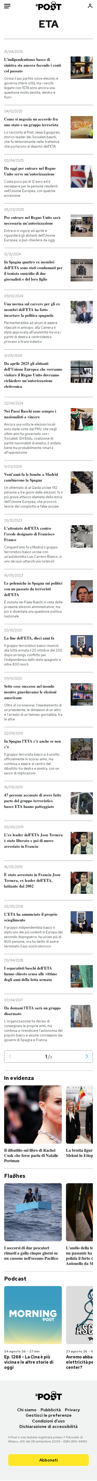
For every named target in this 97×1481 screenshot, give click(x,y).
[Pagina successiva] (87, 1056)
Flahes (14, 1176)
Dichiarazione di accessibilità (48, 1426)
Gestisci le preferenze (49, 1415)
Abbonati (48, 1460)
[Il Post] (48, 5)
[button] (10, 1056)
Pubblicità (51, 1410)
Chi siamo (26, 1410)
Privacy (72, 1410)
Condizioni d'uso (48, 1421)
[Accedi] (90, 6)
